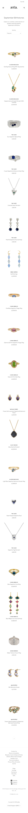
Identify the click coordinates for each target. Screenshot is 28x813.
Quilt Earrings (14, 274)
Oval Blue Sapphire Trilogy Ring (14, 308)
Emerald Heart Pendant (14, 205)
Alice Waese (14, 445)
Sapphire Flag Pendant (14, 550)
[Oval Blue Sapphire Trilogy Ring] (14, 292)
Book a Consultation (14, 753)
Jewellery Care (14, 758)
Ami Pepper (14, 685)
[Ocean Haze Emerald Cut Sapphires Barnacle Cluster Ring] (14, 705)
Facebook (14, 780)
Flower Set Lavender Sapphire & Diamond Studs (14, 412)
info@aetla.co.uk (14, 794)
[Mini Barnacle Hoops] (14, 671)
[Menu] (3, 7)
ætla (18, 802)
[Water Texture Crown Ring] (14, 637)
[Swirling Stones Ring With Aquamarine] (14, 51)
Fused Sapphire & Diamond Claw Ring (14, 171)
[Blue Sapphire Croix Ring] (14, 568)
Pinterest (14, 784)
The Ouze (14, 134)
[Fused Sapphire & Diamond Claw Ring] (14, 155)
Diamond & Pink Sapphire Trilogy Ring (14, 342)
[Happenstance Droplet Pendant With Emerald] (14, 85)
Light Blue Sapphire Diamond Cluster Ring (14, 481)
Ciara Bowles (14, 306)
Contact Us (14, 751)
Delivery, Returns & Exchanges (14, 756)
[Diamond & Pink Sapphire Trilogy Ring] (14, 327)
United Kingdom (13, 805)
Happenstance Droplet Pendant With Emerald (14, 101)
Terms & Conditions (14, 760)
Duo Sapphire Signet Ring (14, 136)
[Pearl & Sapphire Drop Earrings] (14, 224)
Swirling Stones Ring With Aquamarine (14, 66)
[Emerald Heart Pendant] (14, 189)
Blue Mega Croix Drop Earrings (14, 618)
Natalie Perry (14, 409)
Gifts (14, 775)
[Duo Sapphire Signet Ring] (14, 121)
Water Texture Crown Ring (14, 653)
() (22, 1)
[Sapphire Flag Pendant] (14, 534)
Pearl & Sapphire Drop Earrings (14, 239)
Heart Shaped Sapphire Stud (14, 515)
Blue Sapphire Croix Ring (14, 584)
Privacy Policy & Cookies (14, 762)
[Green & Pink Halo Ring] (14, 361)
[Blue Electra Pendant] (14, 431)
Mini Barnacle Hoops (14, 687)
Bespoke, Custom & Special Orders (14, 755)
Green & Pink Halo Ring (14, 377)
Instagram (14, 782)
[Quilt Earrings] (14, 258)
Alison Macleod (14, 64)
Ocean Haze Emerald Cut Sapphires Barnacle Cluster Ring (14, 722)
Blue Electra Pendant (14, 447)
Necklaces (14, 772)
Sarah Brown (14, 651)
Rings (14, 768)
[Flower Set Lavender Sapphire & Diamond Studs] (14, 395)
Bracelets (14, 773)
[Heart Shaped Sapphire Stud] (14, 500)
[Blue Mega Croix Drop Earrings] (14, 602)
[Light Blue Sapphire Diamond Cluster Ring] (14, 465)
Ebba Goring (14, 272)
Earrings (14, 770)
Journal (14, 763)
